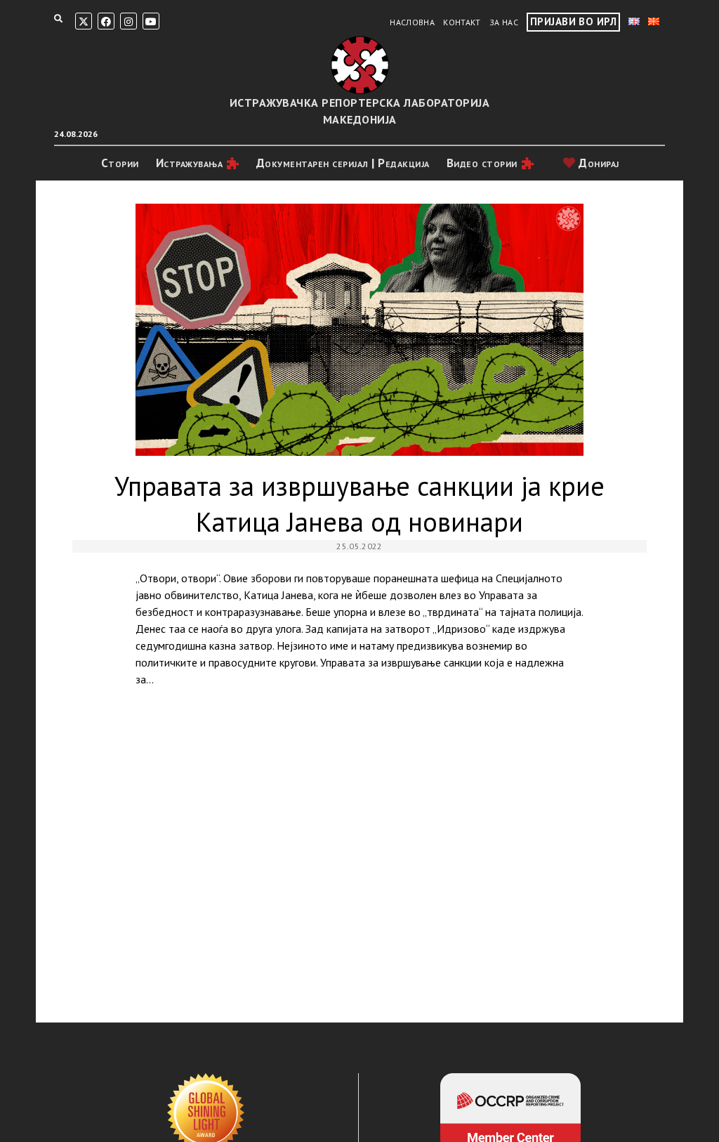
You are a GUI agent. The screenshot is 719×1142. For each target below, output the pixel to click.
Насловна (412, 22)
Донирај (597, 163)
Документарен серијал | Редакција (343, 163)
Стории (120, 163)
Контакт (462, 22)
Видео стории (482, 163)
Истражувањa (189, 163)
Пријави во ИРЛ (573, 21)
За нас (503, 22)
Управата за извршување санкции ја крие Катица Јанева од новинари (360, 330)
